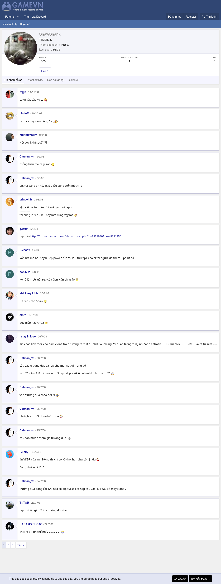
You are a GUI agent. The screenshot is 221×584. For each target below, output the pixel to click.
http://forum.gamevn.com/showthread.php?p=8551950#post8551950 (75, 236)
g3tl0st (24, 229)
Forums (10, 16)
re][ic (23, 92)
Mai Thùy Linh (29, 293)
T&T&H (24, 502)
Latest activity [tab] (34, 80)
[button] (18, 16)
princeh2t (26, 199)
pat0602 (25, 250)
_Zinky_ (25, 452)
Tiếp (19, 545)
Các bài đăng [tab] (55, 80)
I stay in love (28, 336)
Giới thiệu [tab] (73, 80)
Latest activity (9, 24)
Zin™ (23, 315)
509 (43, 61)
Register (25, 24)
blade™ (25, 113)
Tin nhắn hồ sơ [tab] (13, 80)
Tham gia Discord (35, 16)
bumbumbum (28, 135)
